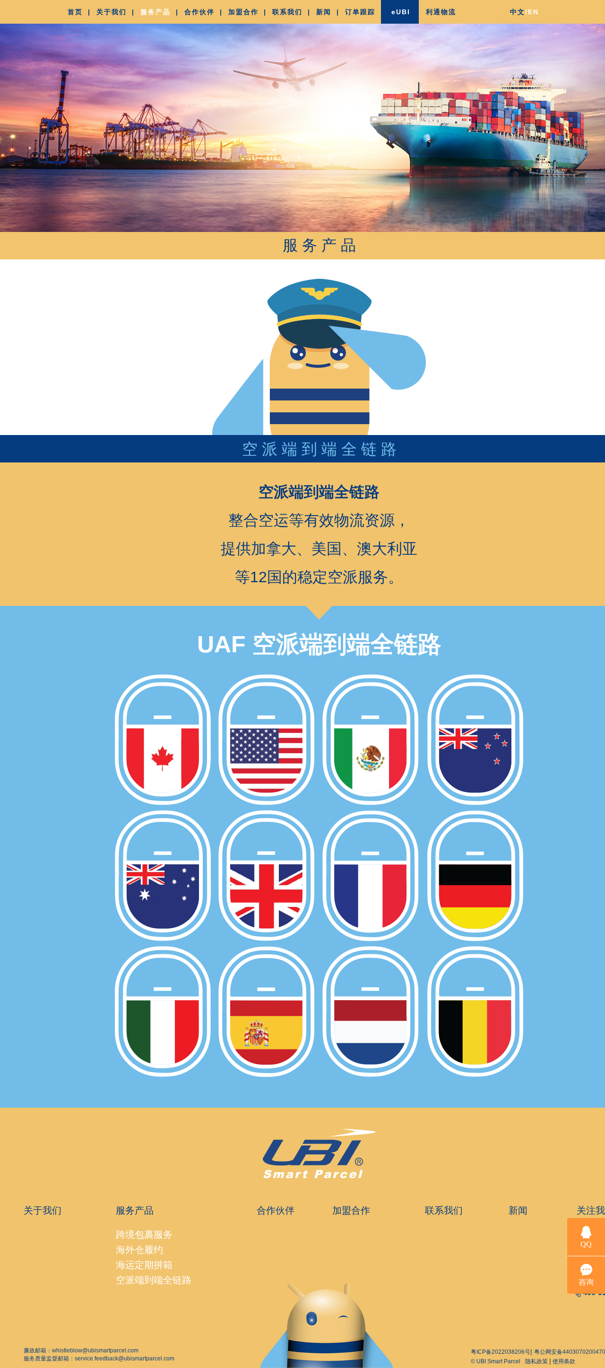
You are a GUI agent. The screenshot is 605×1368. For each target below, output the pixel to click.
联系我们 (444, 1210)
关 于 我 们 (110, 12)
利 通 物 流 (440, 12)
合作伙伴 (275, 1210)
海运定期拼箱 (144, 1265)
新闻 (518, 1210)
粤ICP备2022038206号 (500, 1352)
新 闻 (323, 12)
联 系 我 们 (286, 12)
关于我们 (42, 1210)
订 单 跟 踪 (359, 12)
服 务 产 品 (154, 12)
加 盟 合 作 (242, 12)
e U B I (400, 12)
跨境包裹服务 (144, 1234)
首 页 (74, 12)
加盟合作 (351, 1210)
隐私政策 (537, 1361)
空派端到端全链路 (153, 1280)
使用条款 (563, 1361)
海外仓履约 (139, 1249)
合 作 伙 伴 (198, 12)
